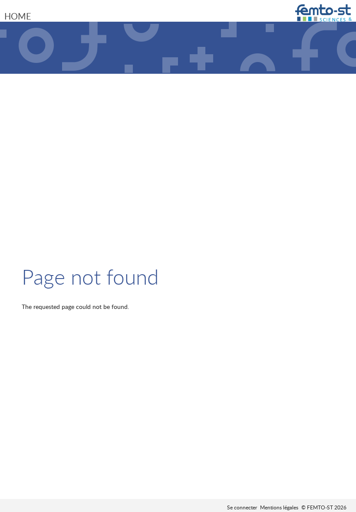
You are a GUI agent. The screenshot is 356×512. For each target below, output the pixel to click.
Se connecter (242, 507)
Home (17, 16)
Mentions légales (279, 507)
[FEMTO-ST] (323, 16)
